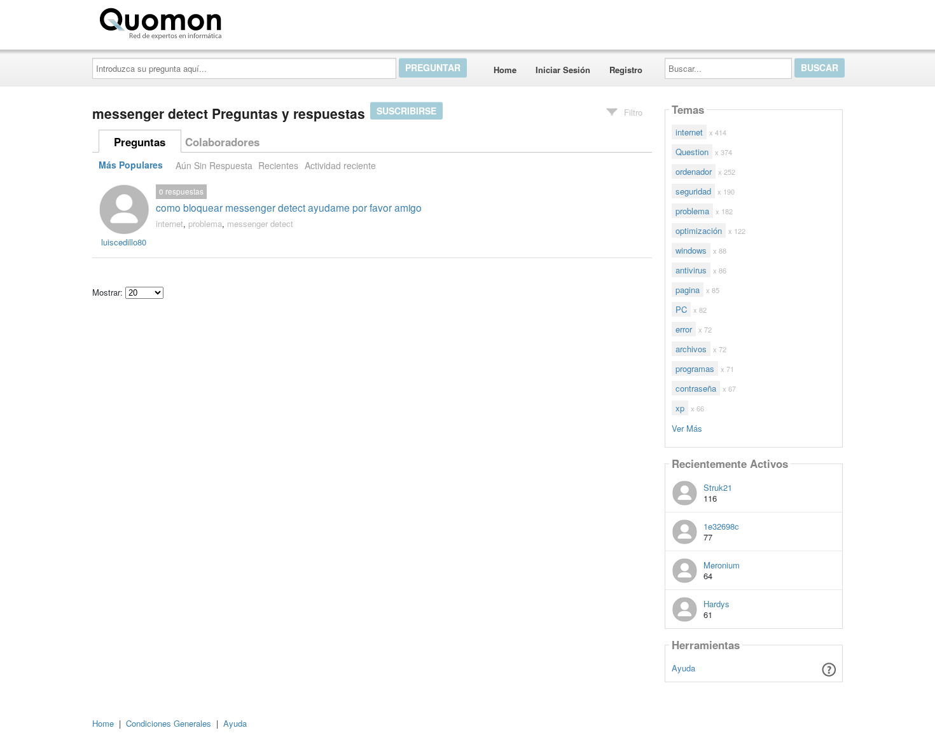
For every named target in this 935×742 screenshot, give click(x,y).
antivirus (691, 270)
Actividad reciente (340, 165)
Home (505, 70)
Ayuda (683, 668)
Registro (625, 70)
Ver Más (687, 427)
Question (692, 152)
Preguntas (139, 141)
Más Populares (131, 165)
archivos (691, 349)
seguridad (693, 191)
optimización (698, 230)
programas (694, 368)
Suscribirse (406, 110)
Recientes (278, 165)
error (683, 329)
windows (691, 250)
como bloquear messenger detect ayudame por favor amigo (289, 207)
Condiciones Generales (168, 723)
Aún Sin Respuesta (214, 165)
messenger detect (260, 223)
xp (679, 408)
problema (205, 223)
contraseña (695, 388)
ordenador (693, 171)
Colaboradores (222, 141)
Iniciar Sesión (563, 70)
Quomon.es (267, 21)
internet (169, 223)
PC (681, 309)
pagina (687, 290)
